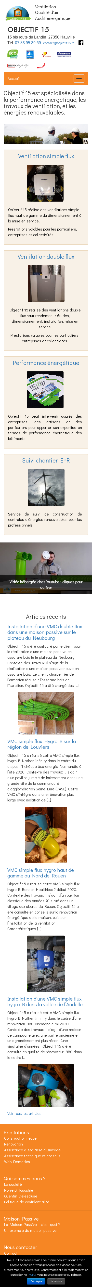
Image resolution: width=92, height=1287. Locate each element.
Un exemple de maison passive (30, 1230)
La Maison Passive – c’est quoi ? (32, 1224)
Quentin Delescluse (20, 1195)
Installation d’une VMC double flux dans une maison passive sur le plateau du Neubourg (44, 632)
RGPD (32, 1274)
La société (13, 1184)
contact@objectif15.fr (58, 43)
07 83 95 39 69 (28, 43)
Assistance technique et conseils (32, 1155)
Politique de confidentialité (26, 1201)
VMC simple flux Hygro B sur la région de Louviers (41, 744)
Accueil (14, 78)
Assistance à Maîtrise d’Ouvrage (32, 1149)
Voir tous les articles (24, 1113)
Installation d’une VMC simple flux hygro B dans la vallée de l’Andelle (45, 1001)
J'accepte (36, 1281)
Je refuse (56, 1281)
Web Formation (17, 1161)
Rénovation (13, 1143)
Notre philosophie (18, 1190)
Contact (11, 1253)
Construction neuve (20, 1138)
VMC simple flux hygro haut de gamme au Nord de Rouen (40, 872)
